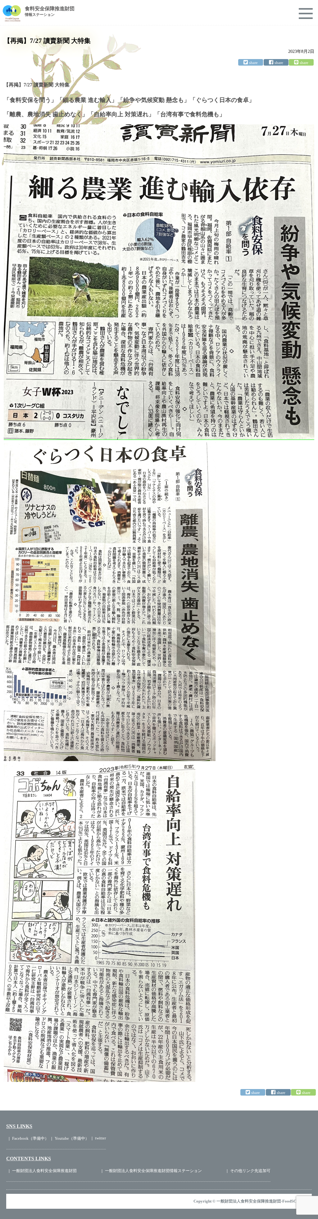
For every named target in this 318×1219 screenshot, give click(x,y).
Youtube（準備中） (72, 1138)
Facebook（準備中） (30, 1138)
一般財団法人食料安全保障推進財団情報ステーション (153, 1170)
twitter (100, 1138)
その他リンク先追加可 (250, 1170)
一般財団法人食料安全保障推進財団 (44, 1170)
